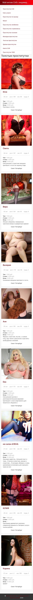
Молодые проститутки (10, 36)
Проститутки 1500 (9, 52)
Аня (4, 321)
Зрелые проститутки (9, 44)
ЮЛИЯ (6, 508)
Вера (5, 207)
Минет (5, 21)
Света (6, 148)
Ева (4, 382)
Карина (6, 568)
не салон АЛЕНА (10, 444)
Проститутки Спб (8, 9)
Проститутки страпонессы (11, 28)
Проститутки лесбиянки (10, 24)
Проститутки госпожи (10, 32)
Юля (5, 92)
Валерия (7, 265)
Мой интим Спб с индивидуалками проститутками (15, 2)
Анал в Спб (6, 48)
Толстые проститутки (10, 40)
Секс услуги (7, 13)
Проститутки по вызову (10, 17)
